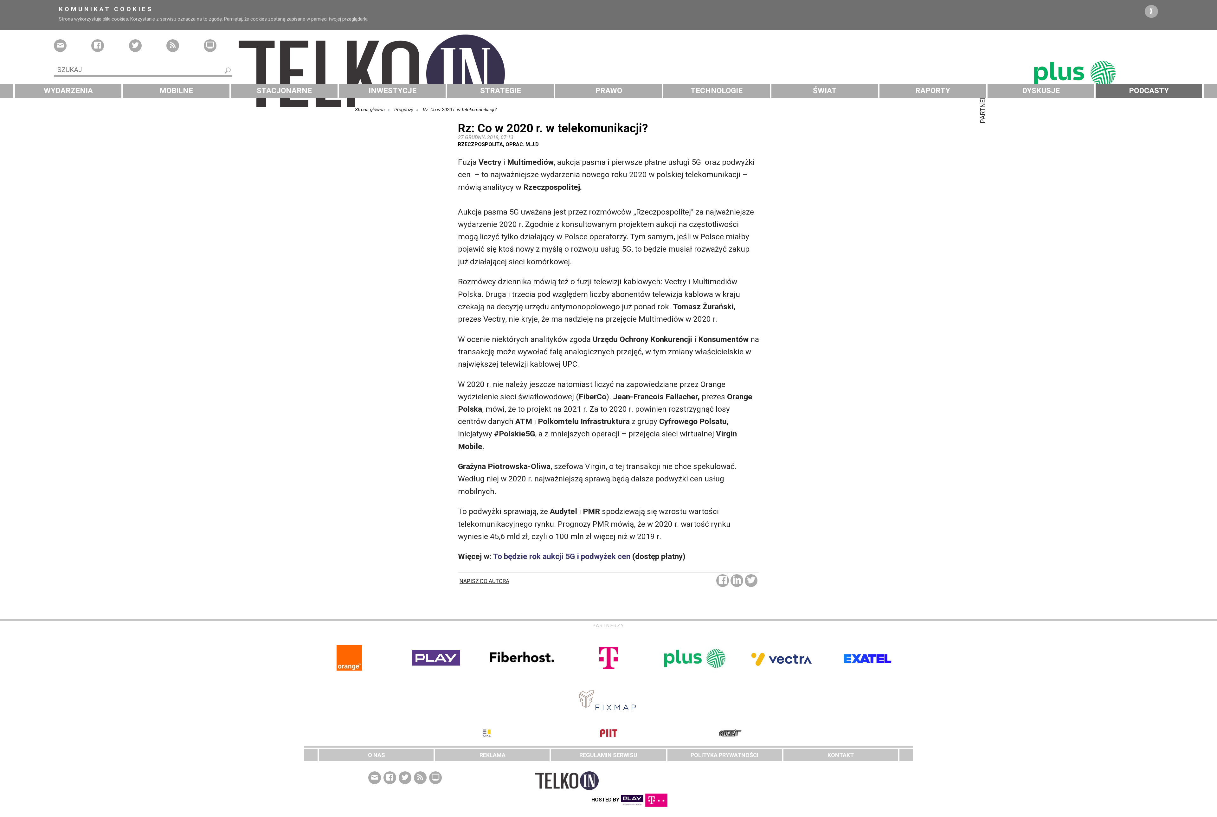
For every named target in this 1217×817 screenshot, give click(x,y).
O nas (376, 755)
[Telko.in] (608, 74)
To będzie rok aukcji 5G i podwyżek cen (561, 556)
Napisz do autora (484, 581)
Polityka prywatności (724, 755)
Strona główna (370, 110)
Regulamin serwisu (608, 755)
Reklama (492, 755)
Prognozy (403, 110)
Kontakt (840, 755)
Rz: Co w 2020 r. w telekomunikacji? (460, 110)
